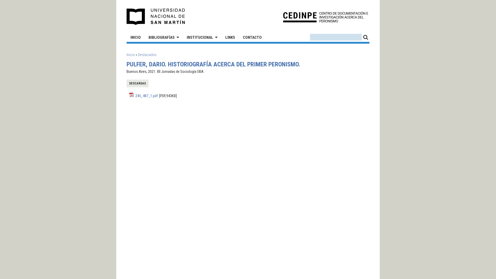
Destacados (147, 54)
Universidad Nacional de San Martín (156, 17)
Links (230, 37)
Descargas (137, 83)
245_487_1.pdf (146, 96)
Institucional (200, 37)
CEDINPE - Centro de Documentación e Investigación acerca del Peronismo (325, 16)
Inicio (135, 37)
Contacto (252, 37)
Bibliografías (162, 37)
